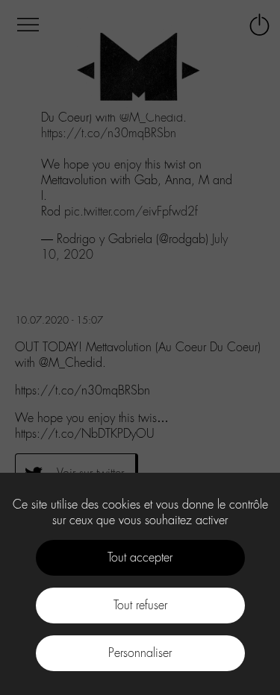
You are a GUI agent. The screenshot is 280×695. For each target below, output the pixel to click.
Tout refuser (140, 605)
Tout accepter (140, 557)
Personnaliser (140, 653)
